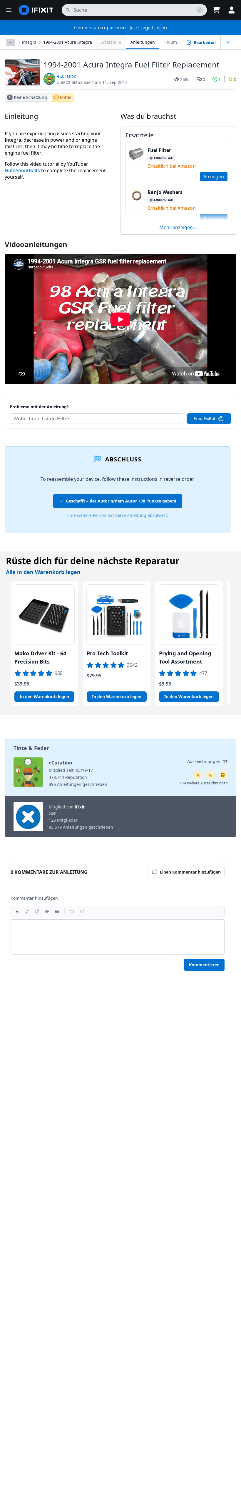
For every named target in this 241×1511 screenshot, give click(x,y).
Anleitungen (142, 42)
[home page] (36, 10)
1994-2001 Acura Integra (67, 42)
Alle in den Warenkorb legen (43, 572)
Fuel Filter (159, 150)
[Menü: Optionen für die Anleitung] (227, 42)
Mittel (65, 97)
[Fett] (17, 911)
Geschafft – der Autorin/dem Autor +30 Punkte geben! (121, 501)
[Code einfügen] (37, 911)
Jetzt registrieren (148, 27)
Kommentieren (204, 964)
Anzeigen (213, 176)
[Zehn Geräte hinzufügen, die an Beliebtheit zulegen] (210, 775)
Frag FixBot (204, 418)
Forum (170, 42)
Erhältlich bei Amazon (172, 166)
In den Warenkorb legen (44, 696)
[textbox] (118, 937)
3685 (185, 79)
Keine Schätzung (30, 97)
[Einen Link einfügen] (47, 911)
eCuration (66, 76)
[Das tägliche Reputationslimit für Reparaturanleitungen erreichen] (222, 775)
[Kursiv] (27, 911)
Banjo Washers (165, 192)
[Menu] (9, 10)
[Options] (10, 42)
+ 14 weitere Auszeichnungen (203, 783)
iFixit (80, 807)
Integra (29, 42)
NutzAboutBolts (22, 170)
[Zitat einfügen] (57, 911)
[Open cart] (216, 10)
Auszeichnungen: (207, 761)
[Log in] (231, 10)
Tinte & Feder (31, 748)
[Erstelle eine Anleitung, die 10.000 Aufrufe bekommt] (198, 775)
